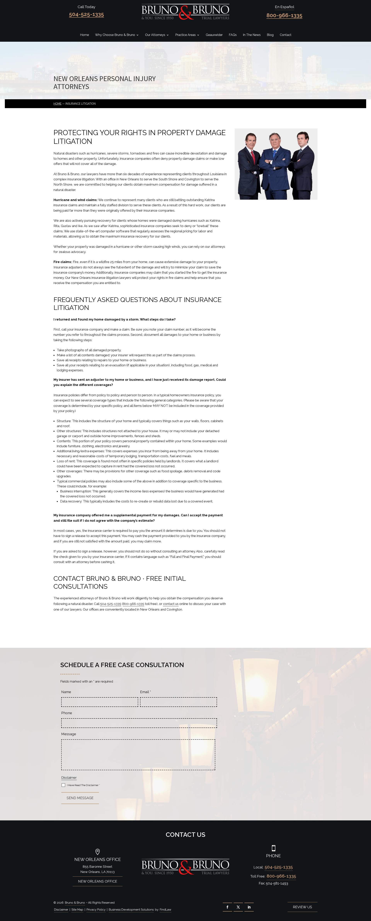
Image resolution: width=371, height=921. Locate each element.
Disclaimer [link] (61, 909)
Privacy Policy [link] (96, 909)
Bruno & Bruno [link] (75, 902)
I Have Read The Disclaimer (83, 785)
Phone (66, 713)
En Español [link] (284, 7)
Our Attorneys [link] (155, 35)
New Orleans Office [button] (97, 881)
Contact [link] (285, 35)
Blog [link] (270, 35)
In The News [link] (252, 35)
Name (66, 692)
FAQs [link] (233, 35)
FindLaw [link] (165, 909)
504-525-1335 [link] (86, 14)
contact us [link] (171, 604)
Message (68, 734)
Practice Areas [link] (185, 35)
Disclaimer (69, 777)
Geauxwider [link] (214, 35)
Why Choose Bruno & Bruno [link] (115, 35)
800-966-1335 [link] (284, 15)
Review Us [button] (302, 907)
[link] (185, 12)
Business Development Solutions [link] (131, 909)
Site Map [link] (77, 909)
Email (145, 692)
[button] (227, 907)
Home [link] (84, 35)
